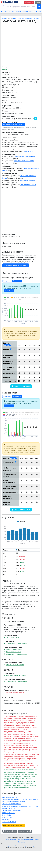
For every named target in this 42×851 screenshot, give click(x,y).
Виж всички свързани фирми (14, 825)
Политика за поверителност (28, 840)
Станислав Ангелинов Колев (24, 156)
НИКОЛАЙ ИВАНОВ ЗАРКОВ (24, 161)
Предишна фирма (10, 831)
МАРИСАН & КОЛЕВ (9, 797)
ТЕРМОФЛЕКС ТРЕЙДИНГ (11, 811)
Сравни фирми (8, 12)
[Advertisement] (21, 44)
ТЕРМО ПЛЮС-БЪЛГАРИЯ (11, 804)
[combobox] (19, 6)
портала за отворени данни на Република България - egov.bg (24, 845)
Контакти (21, 842)
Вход (38, 2)
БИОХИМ (5, 819)
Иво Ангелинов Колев (28, 185)
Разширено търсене (25, 12)
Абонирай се (29, 2)
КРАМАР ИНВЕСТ (8, 813)
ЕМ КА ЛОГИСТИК (9, 808)
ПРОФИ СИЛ (7, 815)
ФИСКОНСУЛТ (7, 817)
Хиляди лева (7, 281)
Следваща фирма (24, 831)
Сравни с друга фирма (22, 386)
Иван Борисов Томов (27, 180)
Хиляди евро (17, 281)
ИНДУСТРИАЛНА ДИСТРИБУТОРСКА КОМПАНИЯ (20, 806)
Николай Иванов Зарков (15, 665)
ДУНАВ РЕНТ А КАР (9, 822)
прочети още (28, 151)
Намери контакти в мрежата (15, 124)
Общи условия (10, 840)
